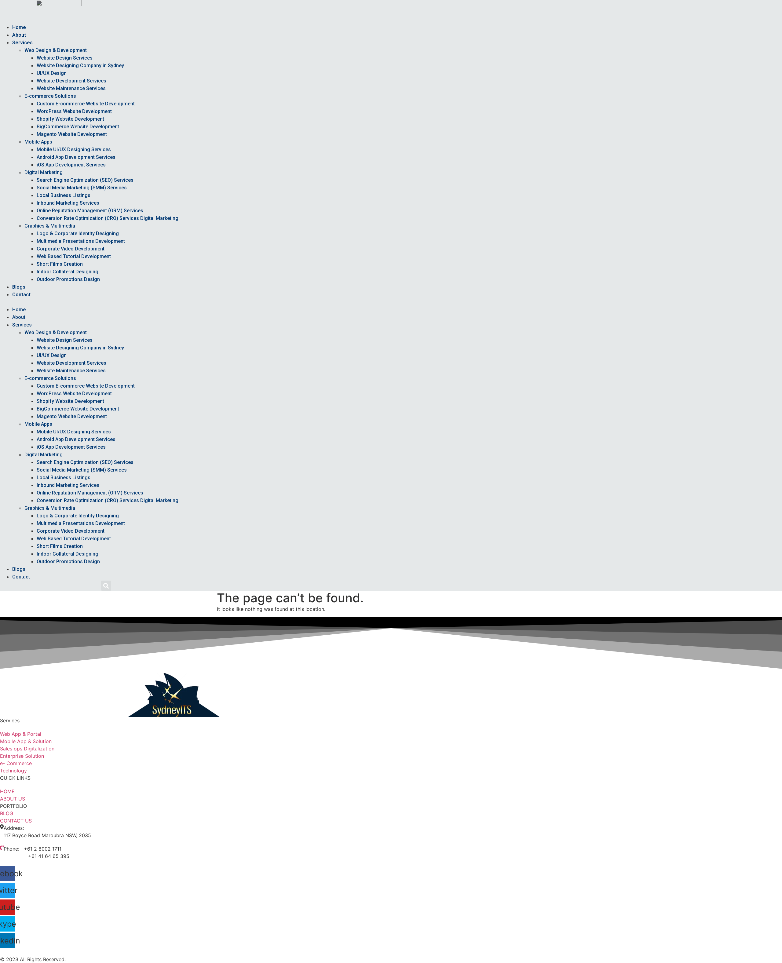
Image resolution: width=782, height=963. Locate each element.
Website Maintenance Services (71, 88)
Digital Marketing (43, 172)
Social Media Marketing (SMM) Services (82, 188)
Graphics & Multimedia (49, 226)
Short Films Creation (60, 264)
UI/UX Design (52, 73)
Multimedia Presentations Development (81, 241)
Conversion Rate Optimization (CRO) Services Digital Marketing (107, 218)
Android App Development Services (76, 157)
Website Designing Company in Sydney (80, 65)
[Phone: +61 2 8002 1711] (2, 847)
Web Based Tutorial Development (74, 256)
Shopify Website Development (70, 119)
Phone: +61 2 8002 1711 (32, 849)
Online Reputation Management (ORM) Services (90, 210)
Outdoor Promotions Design (68, 279)
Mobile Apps (38, 142)
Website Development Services (71, 81)
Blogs (18, 287)
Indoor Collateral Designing (67, 272)
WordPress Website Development (74, 111)
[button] (275, 302)
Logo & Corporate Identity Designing (78, 233)
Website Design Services (65, 58)
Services (22, 43)
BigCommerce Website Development (78, 126)
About (19, 35)
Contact (21, 294)
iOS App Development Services (71, 165)
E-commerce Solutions (50, 96)
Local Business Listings (63, 195)
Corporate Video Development (70, 249)
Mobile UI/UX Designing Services (74, 149)
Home (19, 27)
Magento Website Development (72, 134)
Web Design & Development (55, 50)
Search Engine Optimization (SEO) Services (85, 180)
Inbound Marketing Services (68, 203)
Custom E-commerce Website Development (86, 104)
